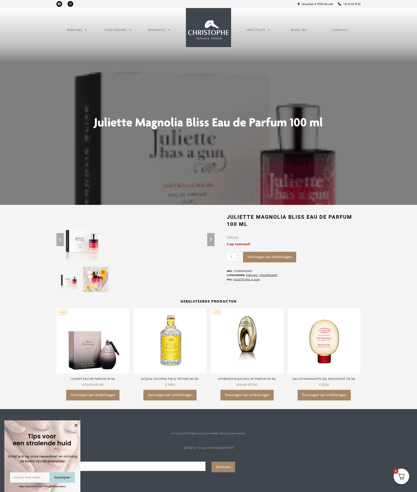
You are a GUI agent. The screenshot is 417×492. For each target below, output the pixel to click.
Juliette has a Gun (247, 279)
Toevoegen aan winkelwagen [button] (93, 395)
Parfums (252, 275)
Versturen (223, 467)
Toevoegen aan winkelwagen (269, 257)
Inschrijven (62, 477)
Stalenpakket (269, 275)
